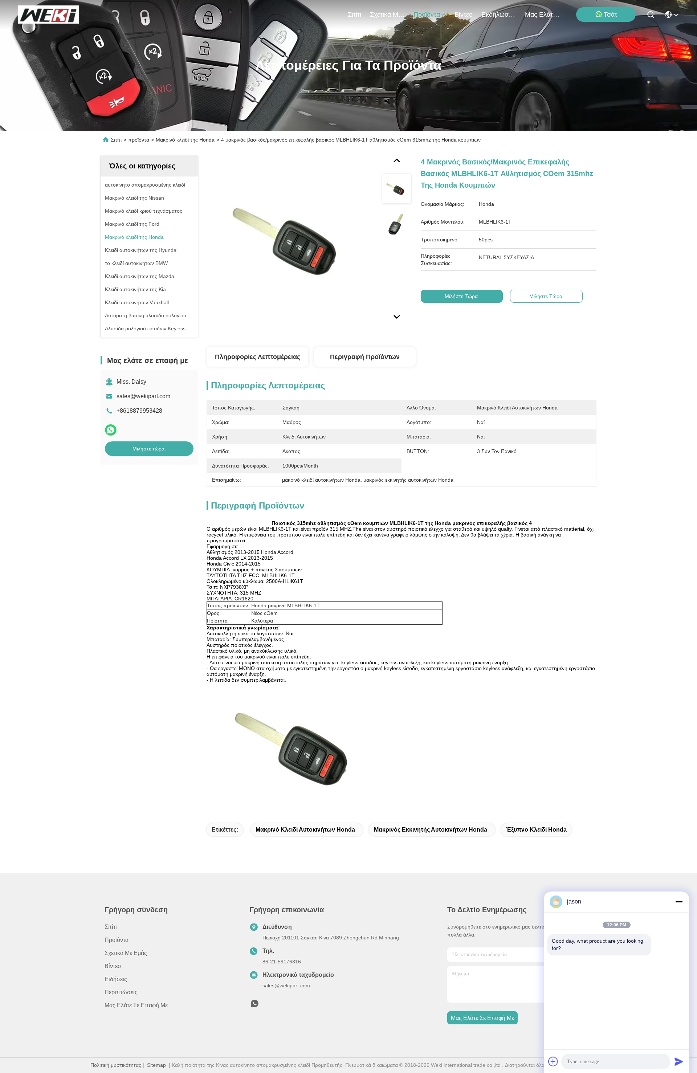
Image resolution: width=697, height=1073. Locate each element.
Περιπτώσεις (121, 992)
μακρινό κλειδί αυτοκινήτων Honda (305, 830)
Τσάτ (610, 14)
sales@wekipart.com (143, 396)
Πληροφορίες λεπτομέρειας (257, 356)
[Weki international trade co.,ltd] (48, 14)
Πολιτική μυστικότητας (115, 1065)
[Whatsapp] (110, 430)
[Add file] (553, 1061)
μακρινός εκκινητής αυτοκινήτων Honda (430, 830)
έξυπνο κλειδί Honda (536, 830)
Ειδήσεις (116, 979)
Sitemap (156, 1065)
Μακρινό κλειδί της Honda (185, 140)
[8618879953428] (254, 1005)
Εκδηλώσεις (498, 14)
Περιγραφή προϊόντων (365, 356)
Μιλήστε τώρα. (149, 449)
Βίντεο (464, 14)
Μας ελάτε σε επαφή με (542, 14)
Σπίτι (354, 14)
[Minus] (678, 901)
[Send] (679, 1061)
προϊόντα (426, 14)
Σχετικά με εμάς (387, 14)
